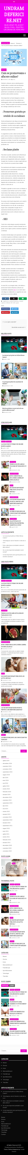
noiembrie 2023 (7, 800)
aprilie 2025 (6, 760)
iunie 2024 (6, 780)
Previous (3, 868)
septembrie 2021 (7, 825)
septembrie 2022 (7, 820)
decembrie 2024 (7, 763)
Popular (5, 985)
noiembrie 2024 (7, 766)
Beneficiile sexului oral (18, 327)
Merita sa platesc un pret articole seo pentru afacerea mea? (12, 409)
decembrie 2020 (7, 845)
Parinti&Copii (13, 518)
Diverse (4, 70)
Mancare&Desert (14, 473)
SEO (14, 290)
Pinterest (6, 312)
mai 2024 (5, 783)
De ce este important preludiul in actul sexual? (17, 489)
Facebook (6, 309)
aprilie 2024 (6, 786)
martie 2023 (6, 811)
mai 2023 (5, 808)
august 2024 (6, 774)
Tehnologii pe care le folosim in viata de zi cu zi (18, 466)
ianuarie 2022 (6, 822)
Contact (3, 1134)
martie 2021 (6, 837)
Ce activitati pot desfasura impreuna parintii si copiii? (17, 523)
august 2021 (6, 828)
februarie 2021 (7, 839)
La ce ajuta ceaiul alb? (10, 322)
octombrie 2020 (7, 851)
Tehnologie (12, 461)
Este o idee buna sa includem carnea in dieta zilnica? (17, 478)
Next (25, 868)
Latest (12, 985)
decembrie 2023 (7, 797)
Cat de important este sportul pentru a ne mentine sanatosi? (17, 501)
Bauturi (5, 956)
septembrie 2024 (7, 772)
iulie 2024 (5, 777)
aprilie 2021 (6, 834)
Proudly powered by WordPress (14, 1147)
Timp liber (9, 441)
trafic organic (16, 302)
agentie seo (6, 301)
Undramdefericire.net (14, 14)
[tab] (5, 985)
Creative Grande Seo (14, 301)
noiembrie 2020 (7, 848)
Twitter (15, 309)
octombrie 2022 (7, 817)
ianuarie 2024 (6, 794)
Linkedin (15, 312)
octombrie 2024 (7, 769)
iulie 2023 (5, 806)
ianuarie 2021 (6, 842)
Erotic (11, 485)
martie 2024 (6, 789)
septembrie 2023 (7, 803)
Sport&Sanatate (14, 497)
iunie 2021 (6, 831)
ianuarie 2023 (6, 814)
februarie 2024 (7, 791)
